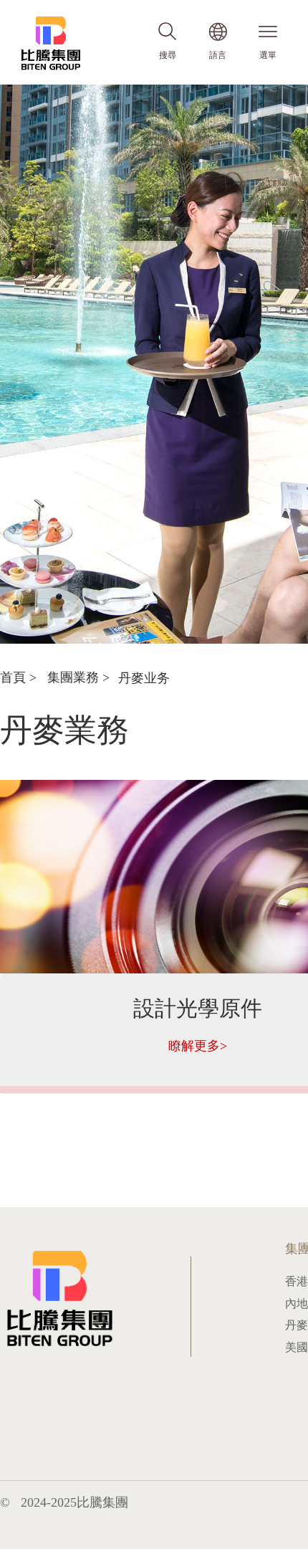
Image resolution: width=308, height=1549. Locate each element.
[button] (154, 631)
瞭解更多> (197, 1046)
